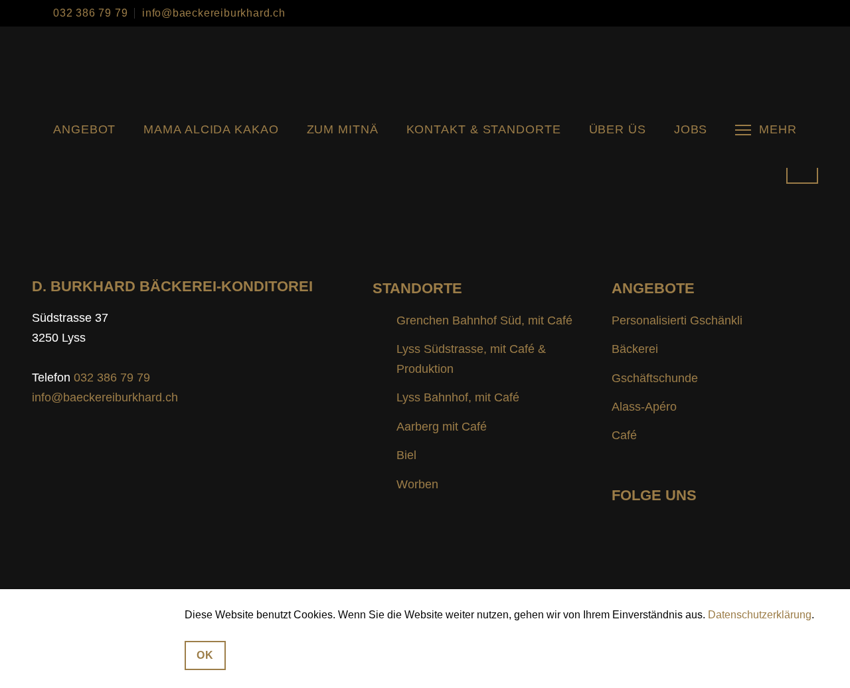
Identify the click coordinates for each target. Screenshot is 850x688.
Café (624, 435)
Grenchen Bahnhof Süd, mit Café (484, 320)
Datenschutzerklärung (759, 614)
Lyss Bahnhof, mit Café (457, 397)
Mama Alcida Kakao (210, 129)
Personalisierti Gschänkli (677, 320)
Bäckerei (635, 349)
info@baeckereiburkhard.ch (214, 13)
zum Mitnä (343, 129)
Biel (406, 455)
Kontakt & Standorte (483, 129)
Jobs (691, 129)
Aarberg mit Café (441, 426)
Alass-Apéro (644, 406)
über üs (617, 129)
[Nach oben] (802, 168)
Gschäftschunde (655, 378)
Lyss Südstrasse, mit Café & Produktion (471, 359)
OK (205, 655)
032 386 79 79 (90, 13)
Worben (417, 484)
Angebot (84, 129)
